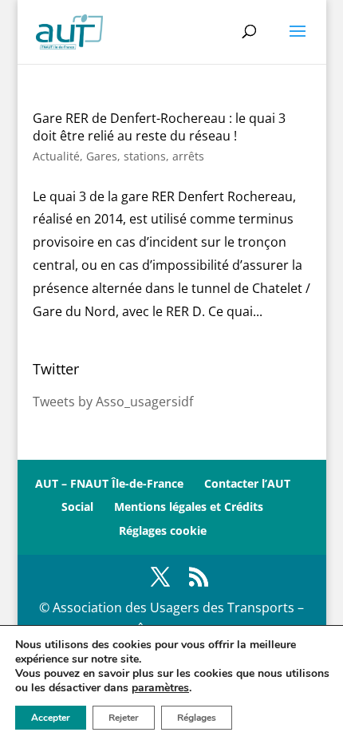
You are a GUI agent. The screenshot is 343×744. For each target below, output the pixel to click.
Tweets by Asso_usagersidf (113, 401)
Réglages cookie (163, 530)
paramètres (160, 688)
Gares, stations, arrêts (145, 156)
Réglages (196, 717)
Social (77, 506)
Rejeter (123, 717)
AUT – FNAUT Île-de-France (109, 483)
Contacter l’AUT (247, 483)
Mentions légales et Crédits (188, 506)
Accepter (50, 717)
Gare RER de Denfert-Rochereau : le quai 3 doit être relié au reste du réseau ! (159, 126)
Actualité (56, 156)
